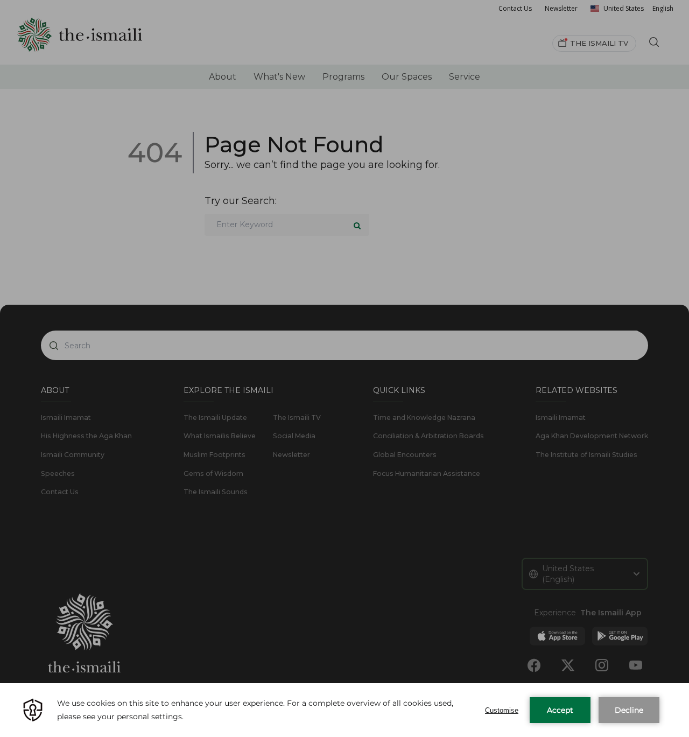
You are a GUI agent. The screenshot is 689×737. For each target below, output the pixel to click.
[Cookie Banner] (344, 710)
